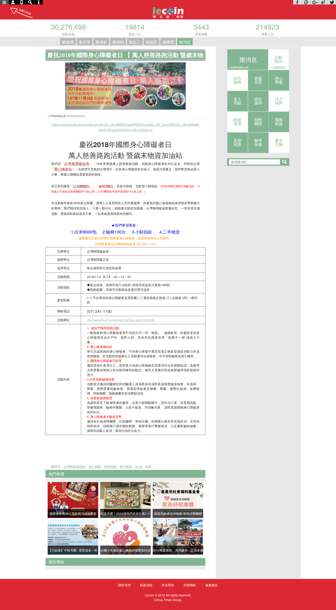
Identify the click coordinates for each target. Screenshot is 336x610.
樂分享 (84, 42)
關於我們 (124, 585)
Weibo (323, 2)
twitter (331, 2)
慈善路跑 (110, 466)
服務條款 (211, 585)
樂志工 (135, 42)
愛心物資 (126, 466)
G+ (314, 2)
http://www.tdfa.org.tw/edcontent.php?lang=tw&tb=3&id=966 (121, 320)
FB (297, 2)
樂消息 (185, 42)
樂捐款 (101, 42)
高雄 (148, 466)
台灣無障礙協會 (74, 466)
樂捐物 (118, 42)
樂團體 (168, 42)
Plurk (306, 2)
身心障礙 (94, 466)
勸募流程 (146, 585)
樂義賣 (151, 42)
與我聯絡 (190, 585)
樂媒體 (68, 42)
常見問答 (168, 585)
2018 (138, 466)
